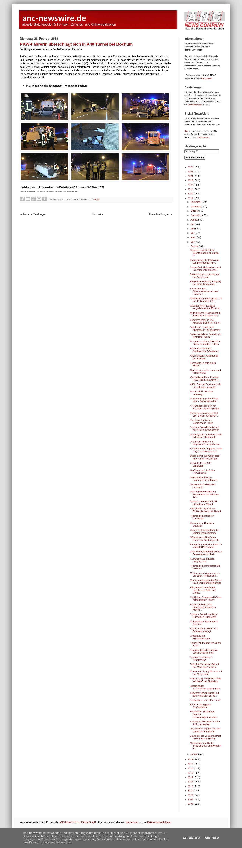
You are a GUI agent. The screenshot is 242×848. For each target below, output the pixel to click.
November (196, 206)
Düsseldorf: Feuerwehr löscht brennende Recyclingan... (205, 457)
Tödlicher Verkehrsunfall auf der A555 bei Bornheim (204, 665)
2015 (191, 773)
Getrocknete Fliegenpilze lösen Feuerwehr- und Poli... (206, 553)
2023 (191, 180)
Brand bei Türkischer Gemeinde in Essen (201, 421)
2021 (191, 189)
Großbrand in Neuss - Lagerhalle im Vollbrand (203, 478)
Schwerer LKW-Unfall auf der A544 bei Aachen (205, 723)
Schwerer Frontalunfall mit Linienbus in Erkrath (203, 503)
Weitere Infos (192, 837)
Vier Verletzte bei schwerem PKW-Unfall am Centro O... (205, 378)
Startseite (97, 214)
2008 (191, 804)
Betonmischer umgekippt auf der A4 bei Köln (204, 275)
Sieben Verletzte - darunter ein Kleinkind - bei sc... (205, 335)
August (194, 219)
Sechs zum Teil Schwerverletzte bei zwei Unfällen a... (204, 291)
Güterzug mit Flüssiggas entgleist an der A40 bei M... (205, 307)
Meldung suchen (195, 157)
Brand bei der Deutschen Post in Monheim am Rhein (205, 737)
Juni (192, 228)
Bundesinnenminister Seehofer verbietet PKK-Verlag (206, 545)
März (193, 242)
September (196, 215)
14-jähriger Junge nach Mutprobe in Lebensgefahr (205, 328)
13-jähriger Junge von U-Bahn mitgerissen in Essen (205, 598)
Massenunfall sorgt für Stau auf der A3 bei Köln (206, 673)
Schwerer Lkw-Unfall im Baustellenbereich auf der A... (204, 253)
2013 (191, 781)
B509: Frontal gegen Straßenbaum (200, 706)
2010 (191, 795)
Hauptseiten (206, 78)
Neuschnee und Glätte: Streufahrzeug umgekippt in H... (205, 746)
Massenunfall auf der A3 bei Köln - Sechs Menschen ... (205, 400)
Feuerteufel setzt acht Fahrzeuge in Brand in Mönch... (203, 607)
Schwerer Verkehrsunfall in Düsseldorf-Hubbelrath (204, 615)
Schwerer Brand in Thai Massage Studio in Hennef (205, 321)
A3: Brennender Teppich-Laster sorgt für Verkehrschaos (206, 450)
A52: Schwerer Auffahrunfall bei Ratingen (204, 357)
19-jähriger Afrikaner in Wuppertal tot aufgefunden (205, 443)
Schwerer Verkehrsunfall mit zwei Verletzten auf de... (204, 694)
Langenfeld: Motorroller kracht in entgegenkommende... (205, 268)
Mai (192, 233)
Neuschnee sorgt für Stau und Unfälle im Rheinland (205, 730)
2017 (191, 764)
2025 (191, 171)
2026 (191, 167)
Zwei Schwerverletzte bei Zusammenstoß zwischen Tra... (204, 494)
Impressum (132, 822)
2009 (191, 799)
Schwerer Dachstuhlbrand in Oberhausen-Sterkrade (204, 531)
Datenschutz (203, 137)
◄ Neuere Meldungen (33, 214)
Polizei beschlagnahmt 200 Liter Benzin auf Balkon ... (204, 414)
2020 (191, 193)
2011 (191, 790)
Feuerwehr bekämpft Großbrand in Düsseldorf (204, 350)
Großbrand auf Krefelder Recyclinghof (202, 471)
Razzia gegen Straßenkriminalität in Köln (205, 687)
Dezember (196, 202)
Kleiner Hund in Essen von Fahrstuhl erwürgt (203, 630)
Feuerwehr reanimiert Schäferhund (201, 658)
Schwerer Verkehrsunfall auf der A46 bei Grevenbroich (204, 428)
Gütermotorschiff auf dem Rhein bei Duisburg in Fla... (205, 538)
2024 (191, 176)
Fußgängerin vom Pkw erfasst (205, 700)
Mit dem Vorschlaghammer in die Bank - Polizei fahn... (205, 574)
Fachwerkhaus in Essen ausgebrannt (202, 560)
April (193, 237)
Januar (194, 754)
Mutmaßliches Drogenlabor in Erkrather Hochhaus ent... (205, 314)
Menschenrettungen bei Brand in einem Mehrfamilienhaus (205, 581)
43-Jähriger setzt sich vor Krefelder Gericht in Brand (205, 407)
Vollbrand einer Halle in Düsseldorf (202, 517)
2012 (191, 786)
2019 (191, 198)
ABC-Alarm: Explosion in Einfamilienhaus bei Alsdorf (205, 510)
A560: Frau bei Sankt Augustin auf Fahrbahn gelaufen (205, 385)
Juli (192, 224)
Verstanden (212, 837)
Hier (186, 131)
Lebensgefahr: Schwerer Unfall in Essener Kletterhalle (206, 435)
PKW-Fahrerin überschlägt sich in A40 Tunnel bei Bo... (206, 300)
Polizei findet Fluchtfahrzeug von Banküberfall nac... (204, 261)
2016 (191, 768)
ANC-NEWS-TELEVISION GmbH (77, 822)
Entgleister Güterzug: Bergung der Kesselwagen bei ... (205, 283)
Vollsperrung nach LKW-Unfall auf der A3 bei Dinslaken (205, 680)
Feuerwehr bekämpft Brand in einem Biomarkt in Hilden (205, 343)
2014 (191, 777)
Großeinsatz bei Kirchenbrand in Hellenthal (205, 371)
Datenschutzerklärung (159, 822)
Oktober (194, 211)
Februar (194, 246)
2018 (191, 759)
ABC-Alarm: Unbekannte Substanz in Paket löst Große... (203, 590)
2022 (191, 185)
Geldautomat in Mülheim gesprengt (202, 485)
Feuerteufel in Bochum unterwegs (201, 393)
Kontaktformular (195, 105)
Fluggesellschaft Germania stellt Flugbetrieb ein (204, 651)
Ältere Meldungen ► (160, 214)
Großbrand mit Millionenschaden (200, 637)
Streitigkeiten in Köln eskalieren (200, 464)
